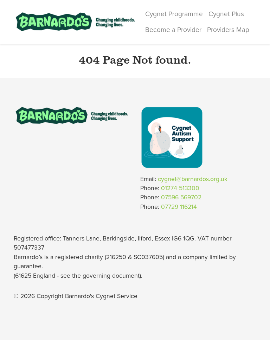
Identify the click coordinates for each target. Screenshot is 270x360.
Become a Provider (173, 30)
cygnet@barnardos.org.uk (192, 179)
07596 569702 (181, 197)
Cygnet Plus (226, 14)
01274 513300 (180, 188)
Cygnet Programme (174, 14)
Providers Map (228, 30)
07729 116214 (179, 207)
